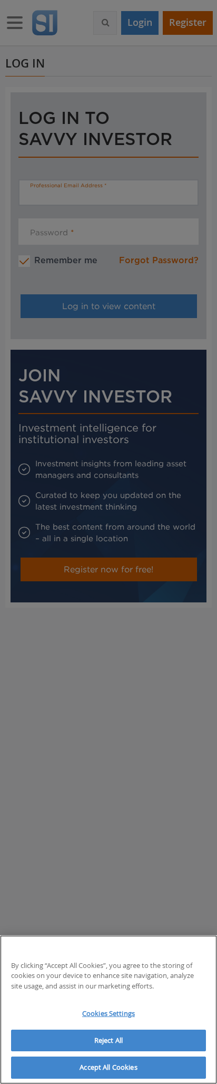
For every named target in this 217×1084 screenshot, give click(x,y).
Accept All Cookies (108, 1067)
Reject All (108, 1040)
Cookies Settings (108, 1013)
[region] (108, 1009)
